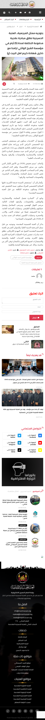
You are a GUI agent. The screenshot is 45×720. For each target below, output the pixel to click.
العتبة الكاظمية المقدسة (22, 689)
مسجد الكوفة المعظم (22, 702)
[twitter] (25, 12)
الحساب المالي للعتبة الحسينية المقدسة (22, 624)
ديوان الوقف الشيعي (22, 666)
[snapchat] (14, 711)
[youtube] (20, 12)
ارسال (34, 317)
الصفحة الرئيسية (33, 26)
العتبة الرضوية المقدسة (22, 692)
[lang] (4, 12)
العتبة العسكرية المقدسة (22, 695)
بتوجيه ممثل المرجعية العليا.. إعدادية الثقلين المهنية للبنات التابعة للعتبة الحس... (15, 516)
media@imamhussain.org (22, 617)
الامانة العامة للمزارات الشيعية (22, 669)
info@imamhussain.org (22, 610)
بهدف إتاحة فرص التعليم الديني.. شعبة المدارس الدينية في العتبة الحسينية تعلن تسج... (16, 544)
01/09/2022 (37, 83)
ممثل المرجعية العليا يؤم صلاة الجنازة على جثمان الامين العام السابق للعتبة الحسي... (14, 502)
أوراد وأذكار (22, 647)
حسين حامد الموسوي (27, 249)
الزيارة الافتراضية (22, 643)
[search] (9, 12)
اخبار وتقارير (11, 26)
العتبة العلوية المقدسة (22, 685)
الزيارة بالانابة (22, 636)
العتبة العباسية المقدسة (22, 699)
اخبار (20, 26)
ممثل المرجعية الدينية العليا (31, 262)
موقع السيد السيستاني (22, 663)
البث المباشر (22, 640)
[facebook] (30, 12)
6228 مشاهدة (22, 83)
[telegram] (19, 711)
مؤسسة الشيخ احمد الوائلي (22, 257)
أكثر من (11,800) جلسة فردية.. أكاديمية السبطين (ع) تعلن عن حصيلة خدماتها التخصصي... (15, 530)
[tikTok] (8, 711)
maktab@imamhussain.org (22, 614)
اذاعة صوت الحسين (22, 650)
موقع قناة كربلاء (22, 673)
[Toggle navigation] (40, 12)
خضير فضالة (24, 252)
